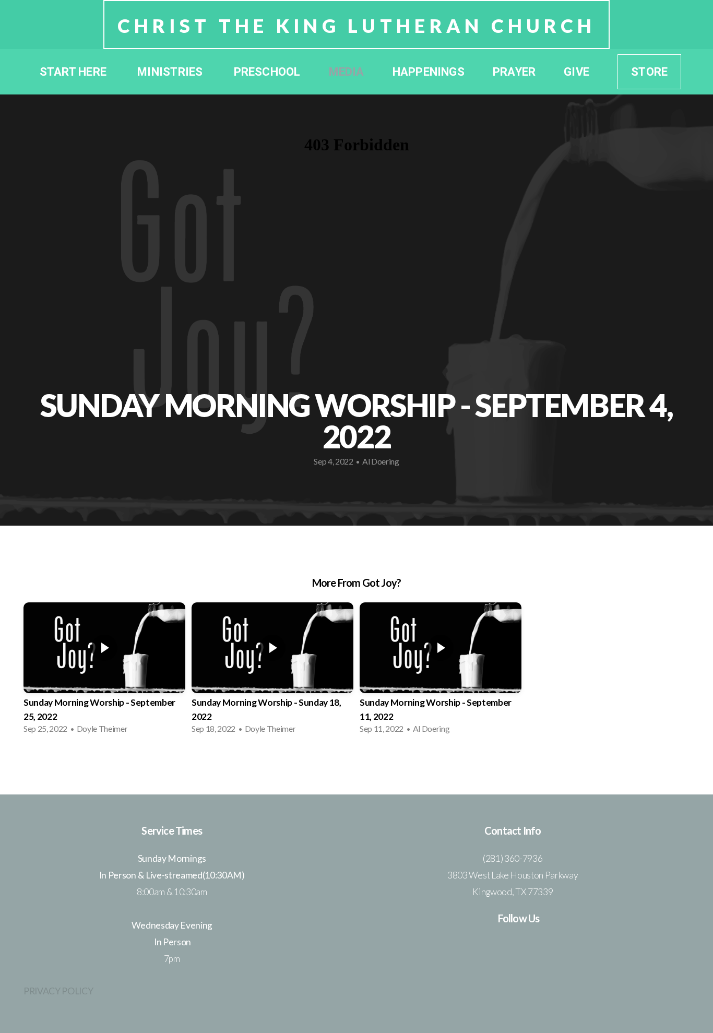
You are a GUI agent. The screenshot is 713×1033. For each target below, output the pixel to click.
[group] (104, 671)
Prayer (514, 71)
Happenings (429, 71)
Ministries (171, 71)
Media (346, 71)
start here (74, 71)
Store (649, 71)
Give (576, 71)
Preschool (267, 71)
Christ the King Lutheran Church (356, 25)
